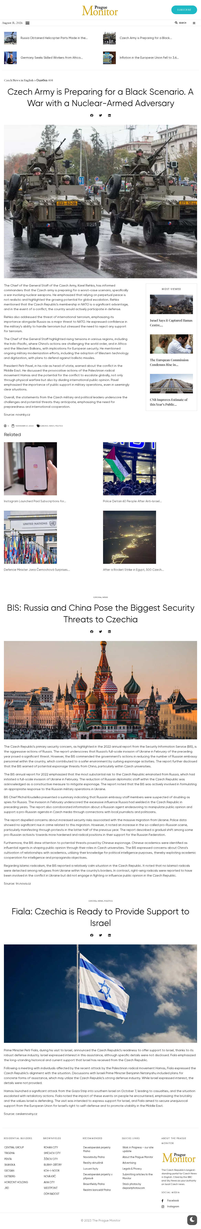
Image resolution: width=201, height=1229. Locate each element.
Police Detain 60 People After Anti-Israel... (132, 501)
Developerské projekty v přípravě (97, 1176)
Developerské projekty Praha (97, 1149)
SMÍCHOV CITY (52, 1153)
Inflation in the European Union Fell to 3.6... (149, 57)
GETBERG (9, 1176)
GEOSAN (9, 1171)
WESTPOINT (51, 1188)
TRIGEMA (9, 1153)
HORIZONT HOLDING (16, 1182)
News (51, 425)
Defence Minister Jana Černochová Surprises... (37, 569)
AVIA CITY (49, 1182)
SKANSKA (9, 1165)
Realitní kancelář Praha (97, 1190)
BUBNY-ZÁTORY (53, 1165)
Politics (59, 425)
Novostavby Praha (94, 1157)
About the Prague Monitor (137, 1157)
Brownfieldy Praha (94, 1184)
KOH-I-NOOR (51, 1171)
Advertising (129, 1163)
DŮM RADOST (51, 1194)
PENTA (8, 1159)
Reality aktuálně (93, 1163)
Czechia (44, 425)
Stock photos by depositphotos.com (133, 1186)
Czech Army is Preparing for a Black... (146, 38)
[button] (184, 10)
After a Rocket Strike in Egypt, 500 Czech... (133, 569)
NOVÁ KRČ (50, 1176)
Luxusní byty (90, 1169)
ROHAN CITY (51, 1147)
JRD (6, 1188)
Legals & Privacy (132, 1169)
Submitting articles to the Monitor (137, 1176)
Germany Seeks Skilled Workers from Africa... (52, 57)
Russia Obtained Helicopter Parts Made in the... (54, 38)
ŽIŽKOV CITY (51, 1159)
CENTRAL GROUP (14, 1147)
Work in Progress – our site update (137, 1149)
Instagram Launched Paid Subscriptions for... (35, 501)
